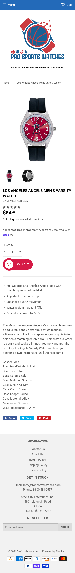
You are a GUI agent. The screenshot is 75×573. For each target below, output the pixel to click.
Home (6, 82)
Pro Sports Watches (28, 551)
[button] (12, 207)
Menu (11, 4)
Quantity (8, 245)
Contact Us (37, 449)
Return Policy (37, 459)
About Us (37, 454)
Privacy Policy (38, 470)
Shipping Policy (37, 465)
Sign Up (65, 527)
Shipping (8, 219)
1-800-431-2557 (42, 489)
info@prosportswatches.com (42, 485)
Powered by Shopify (53, 551)
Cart (69, 4)
